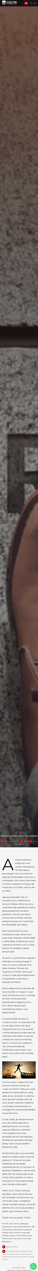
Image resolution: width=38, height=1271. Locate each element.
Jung (22, 1254)
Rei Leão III (28, 1254)
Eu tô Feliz (11, 1254)
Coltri (4, 1254)
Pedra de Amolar (12, 1247)
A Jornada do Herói (12, 1251)
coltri (26, 841)
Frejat (17, 1254)
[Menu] (26, 3)
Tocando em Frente (21, 1256)
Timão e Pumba (8, 1256)
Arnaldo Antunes (26, 1251)
